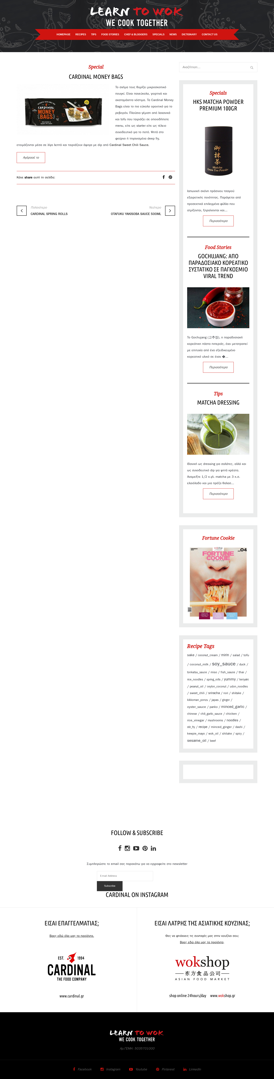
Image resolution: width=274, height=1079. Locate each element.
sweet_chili (197, 693)
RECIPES (80, 34)
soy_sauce (224, 663)
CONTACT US (209, 34)
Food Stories (218, 247)
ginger (226, 700)
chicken (231, 713)
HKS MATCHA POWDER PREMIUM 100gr (218, 105)
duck (242, 664)
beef (213, 740)
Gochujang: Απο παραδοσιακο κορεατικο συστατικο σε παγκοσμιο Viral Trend (218, 266)
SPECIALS (158, 34)
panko (214, 707)
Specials (218, 93)
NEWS (173, 34)
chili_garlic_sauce (211, 714)
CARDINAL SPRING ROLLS (49, 211)
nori (225, 693)
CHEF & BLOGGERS (135, 34)
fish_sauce (228, 672)
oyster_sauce (196, 707)
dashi (239, 727)
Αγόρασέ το (31, 157)
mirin (225, 655)
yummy (230, 679)
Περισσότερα (218, 221)
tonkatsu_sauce (197, 672)
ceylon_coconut (216, 686)
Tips (218, 393)
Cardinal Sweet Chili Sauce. (129, 145)
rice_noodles (195, 679)
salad (236, 655)
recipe (203, 727)
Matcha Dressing (218, 402)
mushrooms (215, 720)
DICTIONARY (189, 34)
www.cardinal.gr (72, 996)
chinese (192, 714)
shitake (227, 733)
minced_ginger (221, 727)
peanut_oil (196, 686)
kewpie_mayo (196, 733)
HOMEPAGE (63, 34)
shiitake (236, 693)
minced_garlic (232, 707)
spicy (238, 733)
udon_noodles (239, 686)
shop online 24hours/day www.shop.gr (202, 995)
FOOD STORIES (110, 34)
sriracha (214, 693)
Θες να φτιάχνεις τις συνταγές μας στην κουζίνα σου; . (202, 939)
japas (215, 699)
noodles (232, 720)
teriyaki (244, 679)
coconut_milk (199, 664)
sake (190, 655)
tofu (246, 655)
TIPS (93, 34)
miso (214, 672)
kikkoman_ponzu (197, 700)
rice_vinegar (195, 720)
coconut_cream (208, 655)
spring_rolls (213, 679)
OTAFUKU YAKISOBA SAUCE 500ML (136, 211)
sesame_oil (196, 741)
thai (241, 672)
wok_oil (213, 733)
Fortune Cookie (218, 538)
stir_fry (191, 727)
